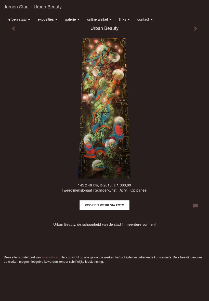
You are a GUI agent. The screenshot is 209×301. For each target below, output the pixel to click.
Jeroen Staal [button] (18, 19)
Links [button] (123, 19)
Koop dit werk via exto (104, 205)
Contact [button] (143, 19)
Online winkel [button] (98, 19)
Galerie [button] (71, 19)
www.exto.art (50, 257)
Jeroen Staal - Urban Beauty (33, 6)
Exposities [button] (46, 19)
